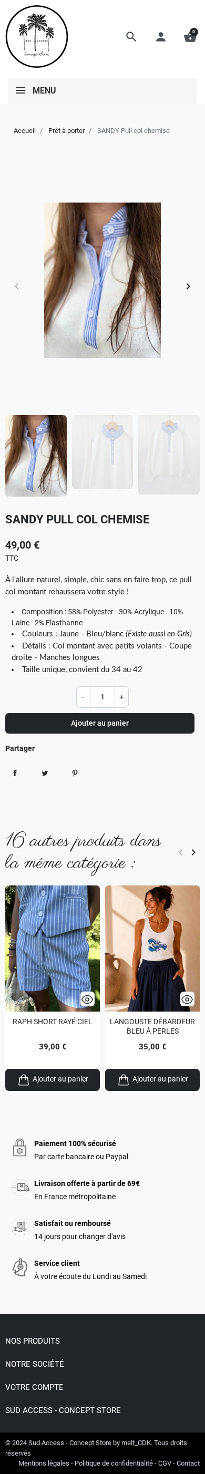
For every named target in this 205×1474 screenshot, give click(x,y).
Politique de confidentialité (114, 1463)
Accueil (25, 131)
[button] (131, 36)
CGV (164, 1463)
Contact (188, 1463)
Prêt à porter (66, 131)
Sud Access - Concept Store (69, 1443)
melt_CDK (136, 1443)
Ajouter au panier (100, 723)
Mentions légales (43, 1463)
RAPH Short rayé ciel (53, 1021)
